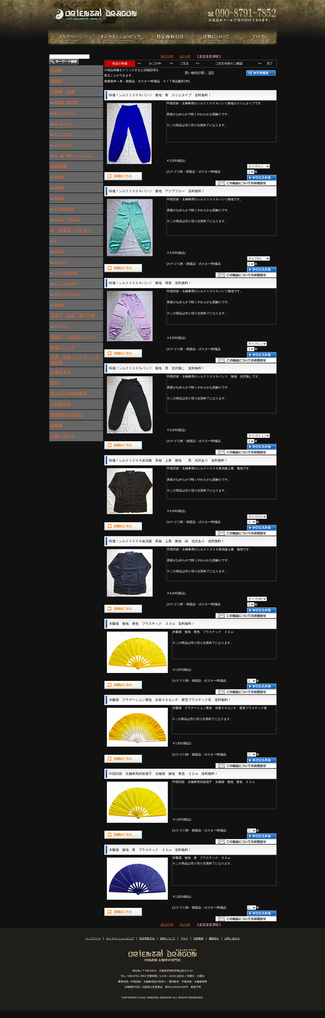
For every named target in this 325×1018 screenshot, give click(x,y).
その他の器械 (64, 209)
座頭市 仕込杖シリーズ (73, 337)
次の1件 (185, 56)
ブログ (184, 938)
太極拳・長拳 (63, 91)
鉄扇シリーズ (63, 347)
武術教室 (198, 938)
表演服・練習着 (65, 102)
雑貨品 (59, 251)
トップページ (93, 938)
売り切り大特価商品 (69, 393)
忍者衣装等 (61, 372)
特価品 (59, 305)
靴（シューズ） (65, 113)
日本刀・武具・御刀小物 (73, 315)
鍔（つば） (62, 326)
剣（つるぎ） (64, 134)
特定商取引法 (147, 938)
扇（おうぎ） (64, 123)
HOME (57, 70)
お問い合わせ (63, 436)
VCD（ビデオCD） (68, 294)
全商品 (57, 81)
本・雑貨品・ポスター (71, 230)
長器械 (59, 187)
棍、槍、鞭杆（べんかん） (73, 155)
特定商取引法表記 (67, 415)
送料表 (57, 425)
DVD (55, 383)
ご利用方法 (61, 404)
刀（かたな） (64, 145)
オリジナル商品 (65, 283)
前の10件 (167, 56)
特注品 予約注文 (67, 219)
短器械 (59, 177)
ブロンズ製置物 (65, 273)
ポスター (60, 262)
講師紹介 (214, 938)
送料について (167, 938)
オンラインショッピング (120, 938)
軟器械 (59, 198)
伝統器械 (59, 166)
